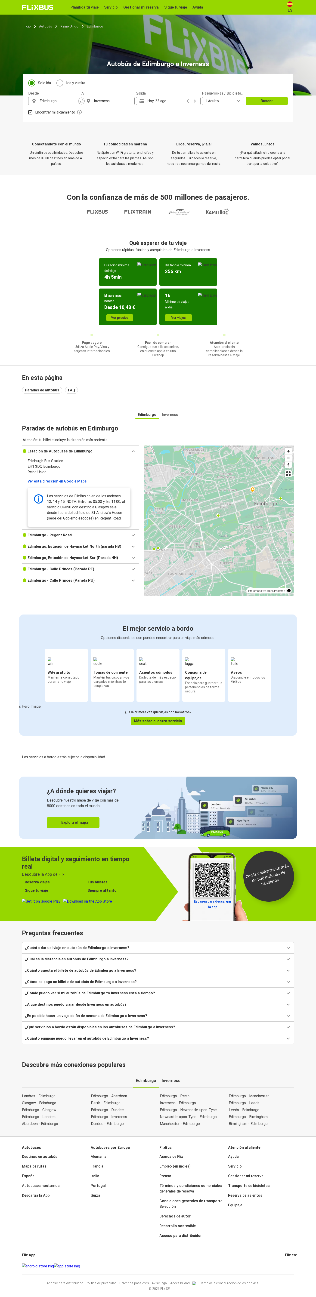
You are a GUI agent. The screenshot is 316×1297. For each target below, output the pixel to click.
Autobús (45, 26)
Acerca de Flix (171, 1156)
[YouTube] (288, 1266)
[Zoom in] (288, 451)
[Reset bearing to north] (288, 464)
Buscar (267, 101)
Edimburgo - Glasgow (39, 1110)
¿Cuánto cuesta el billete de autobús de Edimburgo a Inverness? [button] (80, 970)
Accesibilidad (180, 1283)
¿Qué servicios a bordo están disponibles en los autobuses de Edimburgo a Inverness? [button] (100, 1027)
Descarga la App (36, 1195)
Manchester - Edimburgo (180, 1124)
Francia (97, 1166)
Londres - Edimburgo (39, 1096)
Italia (95, 1176)
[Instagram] (287, 1266)
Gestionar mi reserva (245, 1176)
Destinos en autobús (39, 1156)
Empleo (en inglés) (175, 1166)
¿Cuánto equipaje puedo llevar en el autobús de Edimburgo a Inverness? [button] (87, 1038)
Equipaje (235, 1205)
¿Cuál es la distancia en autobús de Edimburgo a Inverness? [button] (77, 959)
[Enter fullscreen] (288, 473)
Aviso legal (159, 1283)
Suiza (95, 1195)
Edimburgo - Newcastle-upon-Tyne (188, 1110)
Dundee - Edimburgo (107, 1124)
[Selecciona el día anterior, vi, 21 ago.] (188, 101)
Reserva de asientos (245, 1195)
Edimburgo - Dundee (107, 1110)
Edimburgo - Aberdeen (109, 1096)
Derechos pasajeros (134, 1283)
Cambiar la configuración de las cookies (229, 1283)
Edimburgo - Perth (174, 1096)
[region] (219, 521)
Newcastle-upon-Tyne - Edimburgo (188, 1117)
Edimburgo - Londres (39, 1117)
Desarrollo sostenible (177, 1226)
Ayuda (233, 1156)
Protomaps (255, 591)
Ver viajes (178, 318)
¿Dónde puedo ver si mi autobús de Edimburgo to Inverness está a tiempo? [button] (90, 993)
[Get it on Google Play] (38, 1266)
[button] (80, 451)
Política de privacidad (101, 1283)
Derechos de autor (175, 1216)
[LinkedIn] (290, 1266)
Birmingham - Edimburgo (248, 1124)
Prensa (165, 1176)
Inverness (170, 414)
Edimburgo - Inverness (109, 1117)
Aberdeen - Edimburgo (40, 1124)
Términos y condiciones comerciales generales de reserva (190, 1188)
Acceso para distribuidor (180, 1235)
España (28, 1176)
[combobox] (59, 101)
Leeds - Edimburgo (244, 1110)
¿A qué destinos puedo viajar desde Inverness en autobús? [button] (76, 1004)
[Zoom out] (288, 458)
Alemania (98, 1156)
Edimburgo (95, 26)
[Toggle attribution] (289, 590)
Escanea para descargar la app (212, 904)
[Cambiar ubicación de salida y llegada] (81, 101)
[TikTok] (292, 1266)
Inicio (27, 26)
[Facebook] (285, 1266)
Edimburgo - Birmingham (248, 1117)
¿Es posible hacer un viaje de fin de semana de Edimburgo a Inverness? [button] (86, 1016)
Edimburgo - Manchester (249, 1096)
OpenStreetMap (275, 591)
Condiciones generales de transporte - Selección (192, 1204)
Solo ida (44, 83)
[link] (158, 808)
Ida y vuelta (75, 83)
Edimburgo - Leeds (244, 1103)
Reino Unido (69, 26)
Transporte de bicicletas (249, 1185)
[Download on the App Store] (67, 1266)
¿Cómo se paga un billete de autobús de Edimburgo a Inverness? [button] (81, 982)
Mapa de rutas (34, 1166)
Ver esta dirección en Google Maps (57, 481)
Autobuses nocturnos (41, 1185)
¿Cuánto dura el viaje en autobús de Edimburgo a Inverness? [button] (77, 948)
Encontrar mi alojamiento (55, 112)
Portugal (98, 1185)
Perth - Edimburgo (106, 1103)
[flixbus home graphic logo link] (38, 7)
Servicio (235, 1166)
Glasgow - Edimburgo (39, 1103)
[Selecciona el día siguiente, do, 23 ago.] (195, 101)
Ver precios (120, 318)
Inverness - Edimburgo (178, 1103)
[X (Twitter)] (291, 1266)
